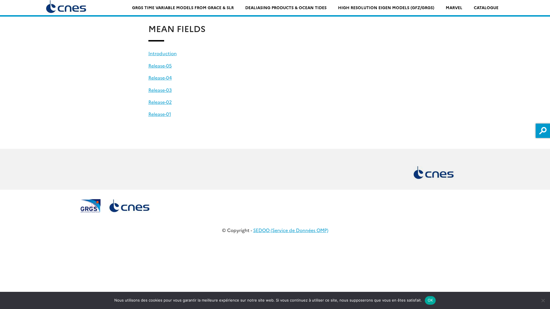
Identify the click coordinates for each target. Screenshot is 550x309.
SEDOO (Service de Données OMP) (290, 230)
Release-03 (160, 90)
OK (430, 300)
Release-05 (160, 65)
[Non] (543, 300)
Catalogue (486, 7)
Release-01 (159, 114)
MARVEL (454, 7)
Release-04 (160, 77)
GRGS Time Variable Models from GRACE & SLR (183, 7)
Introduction (162, 53)
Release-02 (160, 102)
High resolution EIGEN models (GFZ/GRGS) (386, 7)
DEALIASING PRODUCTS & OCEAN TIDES (286, 7)
